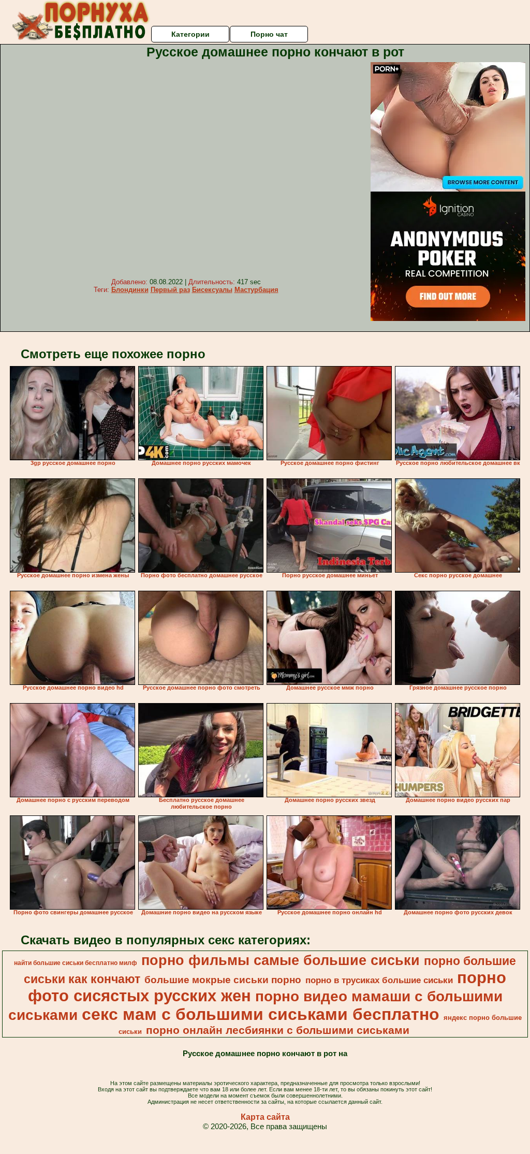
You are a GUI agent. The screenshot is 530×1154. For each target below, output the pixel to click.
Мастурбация (256, 290)
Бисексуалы (212, 290)
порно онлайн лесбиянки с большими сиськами (277, 1030)
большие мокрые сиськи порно (222, 979)
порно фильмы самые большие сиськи (280, 960)
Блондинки (130, 290)
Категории (190, 34)
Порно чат (269, 34)
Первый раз (170, 290)
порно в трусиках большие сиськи (379, 980)
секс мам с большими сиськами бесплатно (260, 1014)
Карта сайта (265, 1117)
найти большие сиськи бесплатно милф (75, 963)
